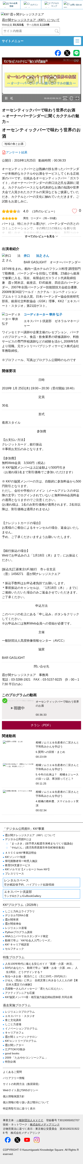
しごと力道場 (13, 1024)
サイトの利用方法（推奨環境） (22, 1084)
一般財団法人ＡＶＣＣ (29, 1120)
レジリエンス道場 (16, 927)
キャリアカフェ (14, 1032)
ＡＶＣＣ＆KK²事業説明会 (20, 852)
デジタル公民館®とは (18, 839)
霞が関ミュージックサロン (21, 1036)
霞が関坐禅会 (13, 923)
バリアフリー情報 (14, 1078)
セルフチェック (14, 948)
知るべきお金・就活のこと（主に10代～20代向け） (36, 976)
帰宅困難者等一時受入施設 (21, 861)
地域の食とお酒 (13, 143)
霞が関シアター (14, 1045)
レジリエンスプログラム (20, 1011)
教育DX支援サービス (17, 865)
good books (12, 1053)
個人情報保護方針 (14, 1096)
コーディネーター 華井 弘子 (43, 314)
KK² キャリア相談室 (17, 944)
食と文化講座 (13, 1020)
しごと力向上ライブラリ (20, 911)
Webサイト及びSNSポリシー (20, 1090)
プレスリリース (14, 873)
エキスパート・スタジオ (20, 1016)
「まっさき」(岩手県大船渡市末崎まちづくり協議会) (41, 843)
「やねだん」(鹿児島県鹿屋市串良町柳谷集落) (37, 847)
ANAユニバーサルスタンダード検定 (26, 936)
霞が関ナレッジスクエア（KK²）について (31, 20)
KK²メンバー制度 (15, 856)
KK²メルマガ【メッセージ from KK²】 (28, 869)
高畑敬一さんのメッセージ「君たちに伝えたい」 (34, 988)
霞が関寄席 (12, 919)
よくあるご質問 (12, 1071)
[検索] (57, 31)
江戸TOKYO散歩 (15, 1049)
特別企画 (10, 1061)
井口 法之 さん (36, 255)
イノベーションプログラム (21, 1028)
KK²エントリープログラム (20, 1040)
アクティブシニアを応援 (20, 992)
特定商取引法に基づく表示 (19, 1108)
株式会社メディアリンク (45, 1124)
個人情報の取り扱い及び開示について (26, 1102)
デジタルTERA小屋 (16, 915)
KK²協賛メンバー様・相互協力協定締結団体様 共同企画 (38, 997)
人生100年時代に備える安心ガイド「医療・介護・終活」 (40, 963)
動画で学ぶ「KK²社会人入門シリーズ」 (29, 940)
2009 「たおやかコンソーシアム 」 (26, 1057)
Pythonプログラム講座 (18, 932)
